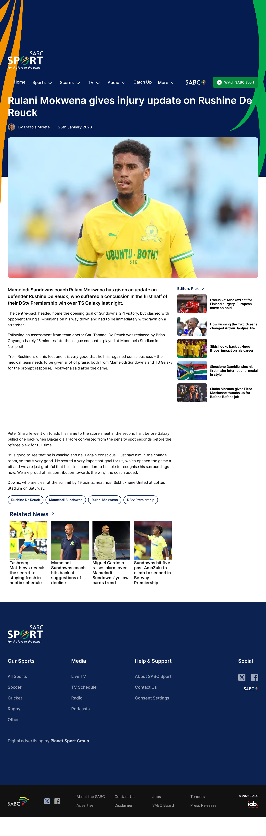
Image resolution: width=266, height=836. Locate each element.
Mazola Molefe (37, 127)
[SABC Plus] (251, 688)
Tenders (197, 796)
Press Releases (203, 805)
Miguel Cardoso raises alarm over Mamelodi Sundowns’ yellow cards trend (110, 572)
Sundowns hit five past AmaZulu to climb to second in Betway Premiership (152, 572)
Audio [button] (113, 82)
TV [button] (91, 82)
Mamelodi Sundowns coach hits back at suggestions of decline (68, 572)
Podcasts (80, 708)
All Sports (17, 676)
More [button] (163, 82)
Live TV (78, 676)
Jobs (156, 796)
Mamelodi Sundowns (66, 500)
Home (20, 82)
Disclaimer (124, 805)
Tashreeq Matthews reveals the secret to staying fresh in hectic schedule (28, 572)
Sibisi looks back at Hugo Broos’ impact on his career (231, 348)
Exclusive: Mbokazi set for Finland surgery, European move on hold (231, 304)
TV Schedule (84, 687)
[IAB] (253, 804)
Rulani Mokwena (105, 500)
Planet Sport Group (69, 740)
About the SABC (90, 796)
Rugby (14, 708)
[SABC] (19, 801)
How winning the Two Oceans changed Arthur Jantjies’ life (233, 326)
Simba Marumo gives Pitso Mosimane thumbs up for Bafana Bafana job (231, 393)
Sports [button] (39, 82)
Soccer (15, 687)
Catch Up (142, 82)
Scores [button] (67, 82)
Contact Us (146, 687)
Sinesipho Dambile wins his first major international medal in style (234, 371)
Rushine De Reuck (25, 500)
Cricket (15, 698)
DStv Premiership (140, 500)
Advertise (84, 805)
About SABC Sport (153, 676)
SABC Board (163, 805)
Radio (77, 698)
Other (13, 719)
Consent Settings (152, 698)
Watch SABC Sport (239, 82)
